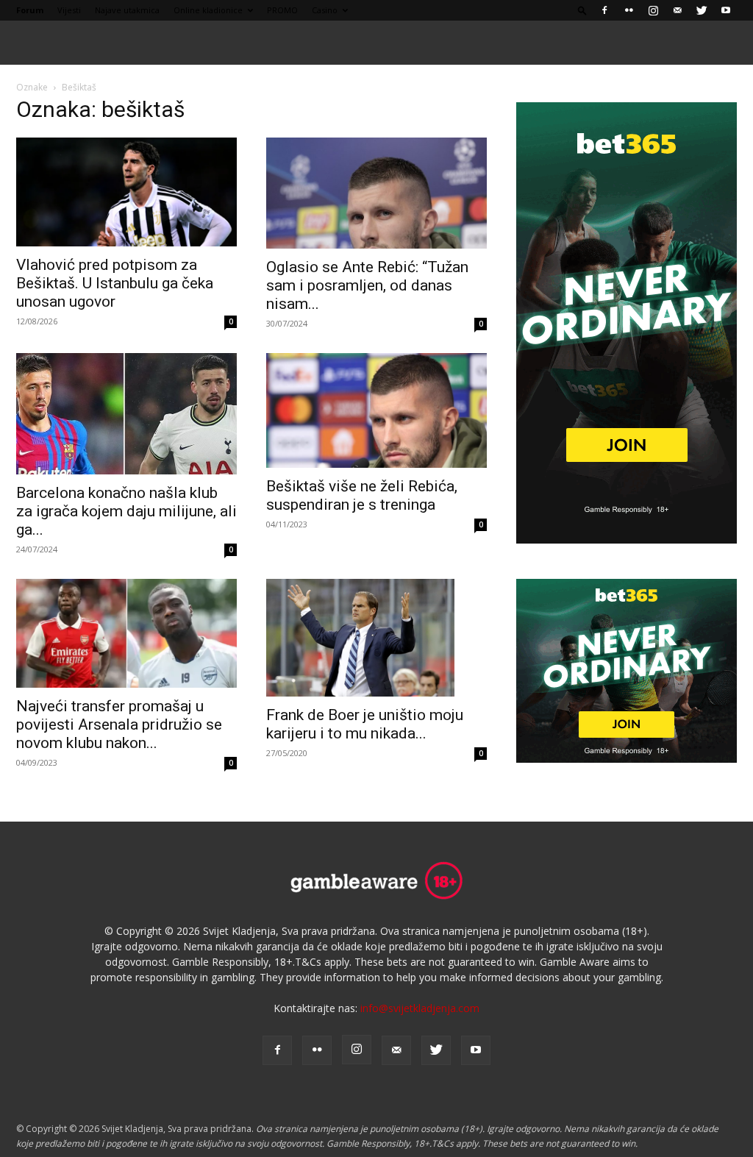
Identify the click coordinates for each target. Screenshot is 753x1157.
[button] (582, 9)
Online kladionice (208, 9)
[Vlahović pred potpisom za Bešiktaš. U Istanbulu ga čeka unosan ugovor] (126, 192)
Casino (325, 9)
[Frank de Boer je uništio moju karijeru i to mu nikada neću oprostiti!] (376, 638)
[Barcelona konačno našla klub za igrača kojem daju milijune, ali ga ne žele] (126, 413)
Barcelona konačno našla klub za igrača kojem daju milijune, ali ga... (126, 511)
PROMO (282, 9)
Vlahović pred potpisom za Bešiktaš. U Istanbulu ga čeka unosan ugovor (114, 283)
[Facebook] (604, 10)
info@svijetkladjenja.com (419, 1008)
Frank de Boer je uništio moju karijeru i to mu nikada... (364, 724)
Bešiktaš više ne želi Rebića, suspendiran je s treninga (361, 495)
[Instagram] (653, 10)
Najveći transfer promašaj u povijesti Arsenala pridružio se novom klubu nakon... (119, 724)
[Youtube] (726, 10)
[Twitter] (701, 10)
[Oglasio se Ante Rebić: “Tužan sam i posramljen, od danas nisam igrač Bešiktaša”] (376, 193)
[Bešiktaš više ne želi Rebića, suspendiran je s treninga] (376, 410)
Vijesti (69, 9)
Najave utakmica (127, 9)
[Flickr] (629, 10)
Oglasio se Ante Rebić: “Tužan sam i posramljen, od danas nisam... (367, 285)
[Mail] (677, 10)
